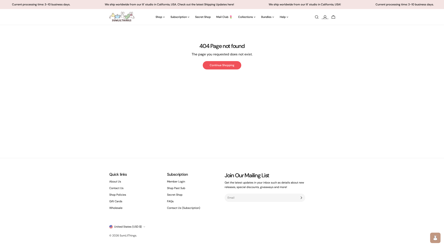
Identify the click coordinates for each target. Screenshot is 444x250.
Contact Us (116, 188)
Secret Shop (174, 195)
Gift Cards (115, 201)
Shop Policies (117, 195)
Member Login (176, 181)
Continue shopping (222, 65)
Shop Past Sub (176, 188)
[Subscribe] (301, 197)
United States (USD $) (128, 226)
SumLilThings (128, 235)
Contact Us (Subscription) (183, 208)
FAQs (170, 201)
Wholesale (115, 208)
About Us (115, 181)
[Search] (316, 17)
